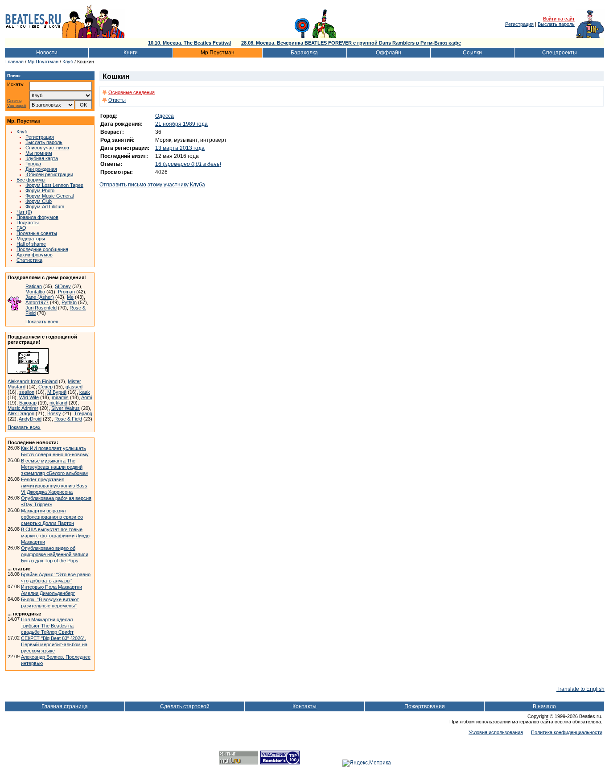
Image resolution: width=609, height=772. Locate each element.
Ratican (33, 286)
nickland (58, 402)
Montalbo (35, 291)
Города (33, 163)
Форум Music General (49, 195)
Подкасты (27, 222)
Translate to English (580, 689)
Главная (14, 61)
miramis (60, 397)
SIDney (63, 286)
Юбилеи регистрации (49, 174)
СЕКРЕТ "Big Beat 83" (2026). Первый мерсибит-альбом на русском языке (54, 644)
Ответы (117, 100)
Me (70, 297)
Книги (130, 53)
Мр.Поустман (218, 53)
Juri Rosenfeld (41, 307)
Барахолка (304, 53)
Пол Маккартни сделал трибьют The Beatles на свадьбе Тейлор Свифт (47, 626)
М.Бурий (56, 392)
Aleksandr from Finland (33, 381)
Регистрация (519, 24)
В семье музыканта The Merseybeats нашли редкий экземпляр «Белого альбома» (54, 467)
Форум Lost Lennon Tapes (54, 185)
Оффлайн (388, 53)
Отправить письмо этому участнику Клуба (152, 185)
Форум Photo (39, 190)
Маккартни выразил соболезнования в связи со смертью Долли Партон (52, 517)
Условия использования (496, 732)
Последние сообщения (42, 249)
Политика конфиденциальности (566, 732)
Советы (14, 101)
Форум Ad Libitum (44, 206)
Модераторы (30, 238)
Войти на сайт (559, 18)
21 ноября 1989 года (181, 124)
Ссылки (472, 53)
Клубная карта (41, 158)
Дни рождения (41, 169)
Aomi (86, 397)
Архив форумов (34, 254)
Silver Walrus (65, 408)
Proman (66, 291)
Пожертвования (424, 706)
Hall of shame (31, 244)
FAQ (21, 228)
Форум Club (38, 201)
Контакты (304, 706)
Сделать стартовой (185, 706)
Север (45, 386)
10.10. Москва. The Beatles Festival (189, 42)
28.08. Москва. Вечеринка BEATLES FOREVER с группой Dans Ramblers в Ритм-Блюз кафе (351, 42)
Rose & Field (68, 418)
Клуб (67, 61)
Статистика (29, 260)
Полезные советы (36, 233)
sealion (26, 392)
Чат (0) (24, 212)
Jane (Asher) (39, 297)
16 (188, 164)
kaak (84, 392)
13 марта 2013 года (180, 148)
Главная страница (64, 706)
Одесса (164, 116)
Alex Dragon (21, 413)
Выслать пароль (556, 24)
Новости (47, 53)
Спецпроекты (559, 53)
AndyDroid (30, 418)
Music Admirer (23, 408)
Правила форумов (37, 217)
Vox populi (16, 106)
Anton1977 (37, 302)
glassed (74, 386)
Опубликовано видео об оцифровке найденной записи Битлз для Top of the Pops (54, 554)
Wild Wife (29, 397)
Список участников (47, 147)
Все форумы (30, 179)
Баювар (28, 402)
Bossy (54, 413)
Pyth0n (69, 302)
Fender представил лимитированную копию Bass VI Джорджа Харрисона (54, 486)
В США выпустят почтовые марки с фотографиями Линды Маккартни (56, 536)
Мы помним (38, 153)
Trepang (83, 413)
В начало (544, 706)
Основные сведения (131, 92)
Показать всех (41, 321)
